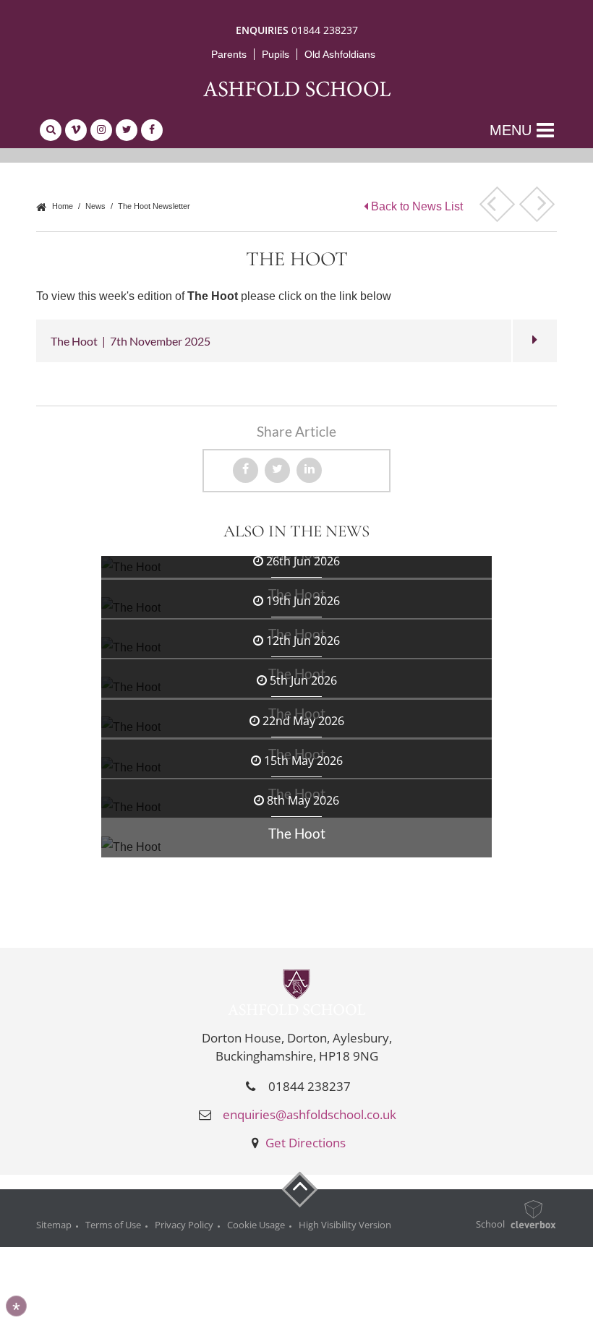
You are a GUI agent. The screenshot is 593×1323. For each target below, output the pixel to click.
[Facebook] (152, 130)
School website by (481, 1225)
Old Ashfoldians (339, 54)
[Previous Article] (497, 204)
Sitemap (54, 1224)
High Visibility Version (345, 1224)
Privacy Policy (184, 1224)
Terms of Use (113, 1224)
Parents (229, 54)
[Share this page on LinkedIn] (309, 470)
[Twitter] (126, 130)
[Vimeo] (76, 130)
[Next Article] (537, 204)
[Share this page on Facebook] (245, 470)
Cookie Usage (256, 1224)
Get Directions (304, 1142)
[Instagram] (101, 130)
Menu (511, 130)
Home (61, 206)
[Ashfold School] (297, 88)
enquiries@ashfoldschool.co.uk (309, 1114)
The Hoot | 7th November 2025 (130, 341)
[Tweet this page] (277, 470)
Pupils (275, 54)
